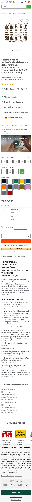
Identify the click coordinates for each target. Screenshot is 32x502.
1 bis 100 (23, 171)
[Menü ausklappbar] (2, 1)
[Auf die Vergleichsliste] (22, 21)
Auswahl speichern (16, 497)
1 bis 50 (11, 171)
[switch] (12, 481)
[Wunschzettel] (25, 2)
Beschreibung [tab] (6, 256)
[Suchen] (28, 7)
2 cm (11, 161)
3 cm (17, 161)
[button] (22, 2)
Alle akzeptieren (16, 492)
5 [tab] (19, 50)
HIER (25, 125)
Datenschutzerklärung (7, 476)
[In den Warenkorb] (16, 241)
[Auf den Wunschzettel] (27, 21)
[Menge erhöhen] (28, 236)
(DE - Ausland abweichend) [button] (20, 229)
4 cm (23, 161)
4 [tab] (17, 50)
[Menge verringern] (3, 236)
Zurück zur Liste (7, 13)
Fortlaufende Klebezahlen (15, 79)
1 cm (5, 161)
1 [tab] (12, 50)
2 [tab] (14, 50)
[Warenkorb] (29, 2)
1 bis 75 (17, 171)
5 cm (29, 161)
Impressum (18, 476)
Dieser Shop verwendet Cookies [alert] (16, 447)
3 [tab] (16, 50)
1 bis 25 (5, 171)
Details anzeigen (16, 500)
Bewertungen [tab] (20, 256)
